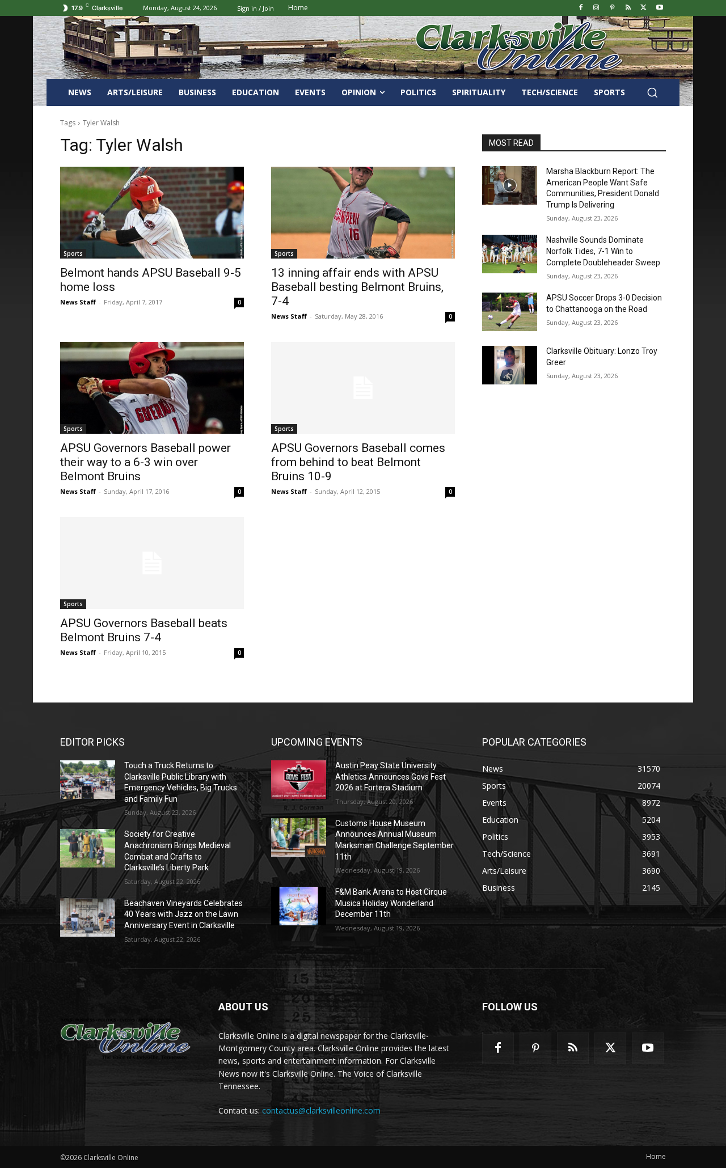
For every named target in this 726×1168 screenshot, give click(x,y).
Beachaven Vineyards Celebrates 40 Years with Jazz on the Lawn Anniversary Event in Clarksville (183, 914)
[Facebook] (580, 8)
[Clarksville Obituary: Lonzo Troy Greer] (509, 365)
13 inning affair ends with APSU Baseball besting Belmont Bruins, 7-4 (357, 287)
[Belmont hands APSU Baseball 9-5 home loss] (152, 213)
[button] (652, 92)
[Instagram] (596, 8)
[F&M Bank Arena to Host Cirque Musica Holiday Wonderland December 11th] (298, 906)
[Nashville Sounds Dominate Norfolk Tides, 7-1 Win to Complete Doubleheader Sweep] (509, 254)
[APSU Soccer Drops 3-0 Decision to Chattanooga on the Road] (509, 312)
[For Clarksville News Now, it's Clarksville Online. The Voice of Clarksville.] (125, 1038)
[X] (643, 8)
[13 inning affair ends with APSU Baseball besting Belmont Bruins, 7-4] (363, 213)
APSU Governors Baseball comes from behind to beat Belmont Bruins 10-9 (358, 462)
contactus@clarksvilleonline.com (321, 1110)
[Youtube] (659, 8)
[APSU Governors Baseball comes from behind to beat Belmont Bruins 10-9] (363, 388)
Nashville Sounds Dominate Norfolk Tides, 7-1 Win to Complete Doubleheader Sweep (603, 250)
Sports (73, 253)
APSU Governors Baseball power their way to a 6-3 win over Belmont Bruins (145, 462)
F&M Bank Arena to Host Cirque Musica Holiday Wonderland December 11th (391, 903)
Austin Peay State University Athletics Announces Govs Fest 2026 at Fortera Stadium (390, 776)
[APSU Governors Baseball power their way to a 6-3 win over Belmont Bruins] (152, 388)
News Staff (78, 302)
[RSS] (628, 8)
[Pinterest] (612, 8)
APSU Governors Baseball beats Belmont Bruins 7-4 (143, 630)
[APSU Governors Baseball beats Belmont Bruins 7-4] (152, 563)
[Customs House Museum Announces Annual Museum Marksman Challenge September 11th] (298, 837)
